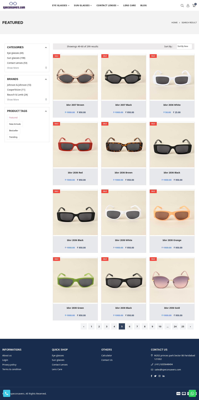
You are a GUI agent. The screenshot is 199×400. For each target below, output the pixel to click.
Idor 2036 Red (75, 172)
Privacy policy (9, 364)
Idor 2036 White (171, 104)
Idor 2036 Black (172, 172)
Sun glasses (82, 5)
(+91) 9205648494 (164, 364)
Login (5, 359)
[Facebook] (151, 375)
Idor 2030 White (123, 240)
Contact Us (107, 359)
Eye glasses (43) (15, 52)
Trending (13, 137)
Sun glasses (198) (16, 57)
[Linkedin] (163, 375)
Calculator (106, 355)
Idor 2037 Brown (75, 104)
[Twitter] (155, 375)
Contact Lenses (106, 5)
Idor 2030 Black (123, 307)
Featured (13, 117)
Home (174, 22)
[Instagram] (159, 375)
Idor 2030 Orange (172, 240)
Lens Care (129, 5)
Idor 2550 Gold (172, 307)
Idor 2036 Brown (123, 172)
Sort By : (168, 46)
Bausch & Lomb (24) (17, 94)
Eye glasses (59, 5)
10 (160, 326)
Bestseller (13, 130)
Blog (143, 5)
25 (182, 326)
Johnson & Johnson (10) (19, 84)
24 (175, 326)
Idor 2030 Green (75, 307)
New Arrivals (15, 124)
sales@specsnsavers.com (168, 369)
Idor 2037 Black (123, 104)
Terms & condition (11, 369)
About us (7, 355)
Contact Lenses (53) (17, 62)
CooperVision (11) (16, 89)
